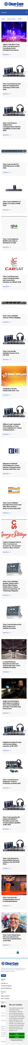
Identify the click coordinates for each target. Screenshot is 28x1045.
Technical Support (6, 986)
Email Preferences (6, 988)
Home (3, 19)
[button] (26, 12)
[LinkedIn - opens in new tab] (4, 1006)
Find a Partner (5, 998)
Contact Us (4, 983)
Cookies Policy (5, 1016)
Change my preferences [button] (17, 1040)
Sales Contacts (5, 996)
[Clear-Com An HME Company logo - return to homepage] (10, 964)
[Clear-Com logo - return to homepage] (14, 4)
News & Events (11, 19)
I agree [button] (16, 1034)
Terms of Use (4, 1013)
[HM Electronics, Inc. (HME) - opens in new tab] (4, 975)
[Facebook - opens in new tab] (2, 1006)
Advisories (3, 1020)
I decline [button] (17, 1037)
